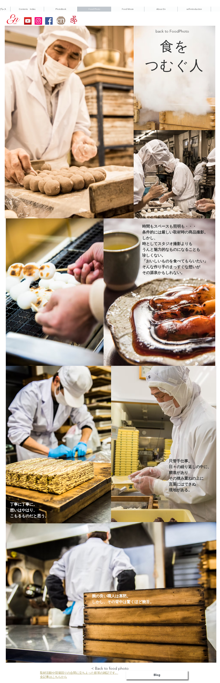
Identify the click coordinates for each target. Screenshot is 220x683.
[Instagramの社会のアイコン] (38, 21)
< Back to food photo (110, 668)
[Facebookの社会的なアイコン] (49, 21)
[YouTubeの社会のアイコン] (28, 21)
